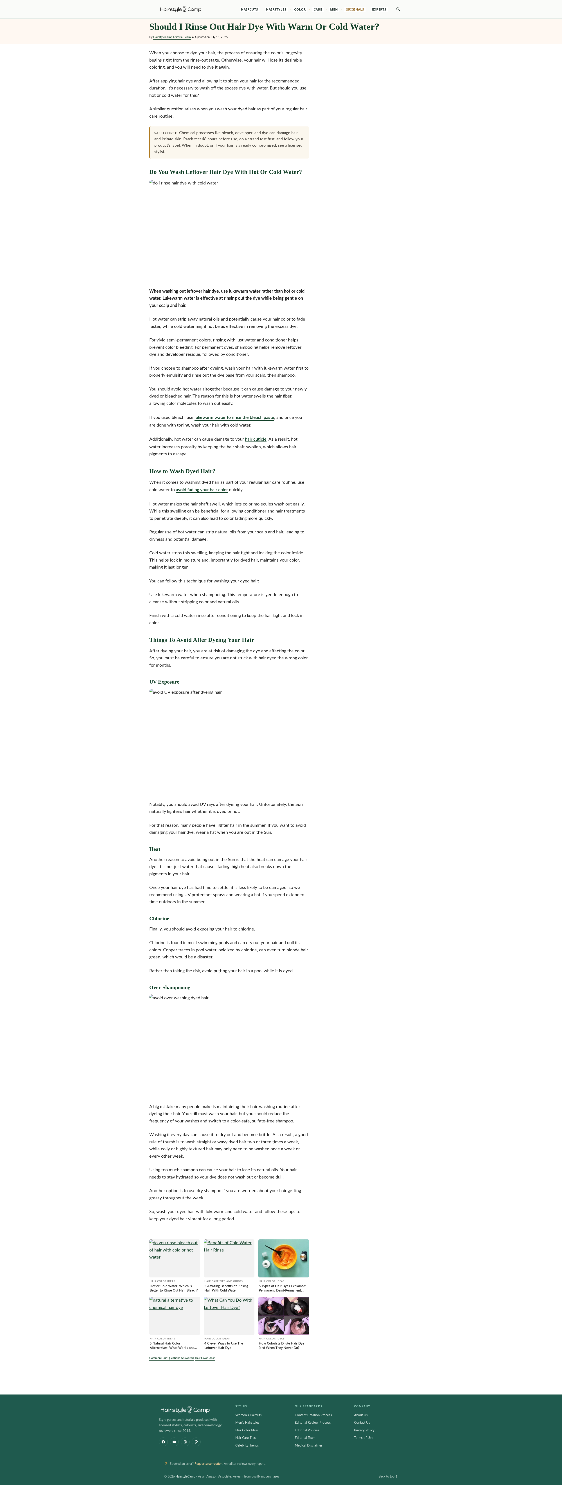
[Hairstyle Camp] (186, 9)
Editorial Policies (307, 1430)
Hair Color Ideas (162, 1281)
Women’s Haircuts (248, 1415)
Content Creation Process (313, 1415)
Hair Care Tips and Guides (223, 1281)
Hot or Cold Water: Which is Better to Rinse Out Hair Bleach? (174, 1288)
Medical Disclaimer (308, 1445)
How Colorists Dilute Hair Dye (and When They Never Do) (281, 1346)
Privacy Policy (364, 1430)
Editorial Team (305, 1437)
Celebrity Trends (247, 1445)
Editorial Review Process (313, 1422)
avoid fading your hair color (202, 490)
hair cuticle (256, 439)
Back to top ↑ (388, 1476)
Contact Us (362, 1422)
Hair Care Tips (245, 1437)
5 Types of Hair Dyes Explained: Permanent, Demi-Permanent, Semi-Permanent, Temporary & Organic (282, 1288)
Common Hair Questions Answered (171, 1358)
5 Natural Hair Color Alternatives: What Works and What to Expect (172, 1346)
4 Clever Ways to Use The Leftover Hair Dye (223, 1346)
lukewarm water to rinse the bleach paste (234, 417)
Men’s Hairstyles (247, 1422)
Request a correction (208, 1463)
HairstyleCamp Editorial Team (172, 37)
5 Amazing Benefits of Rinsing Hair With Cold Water (226, 1288)
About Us (361, 1415)
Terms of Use (363, 1437)
